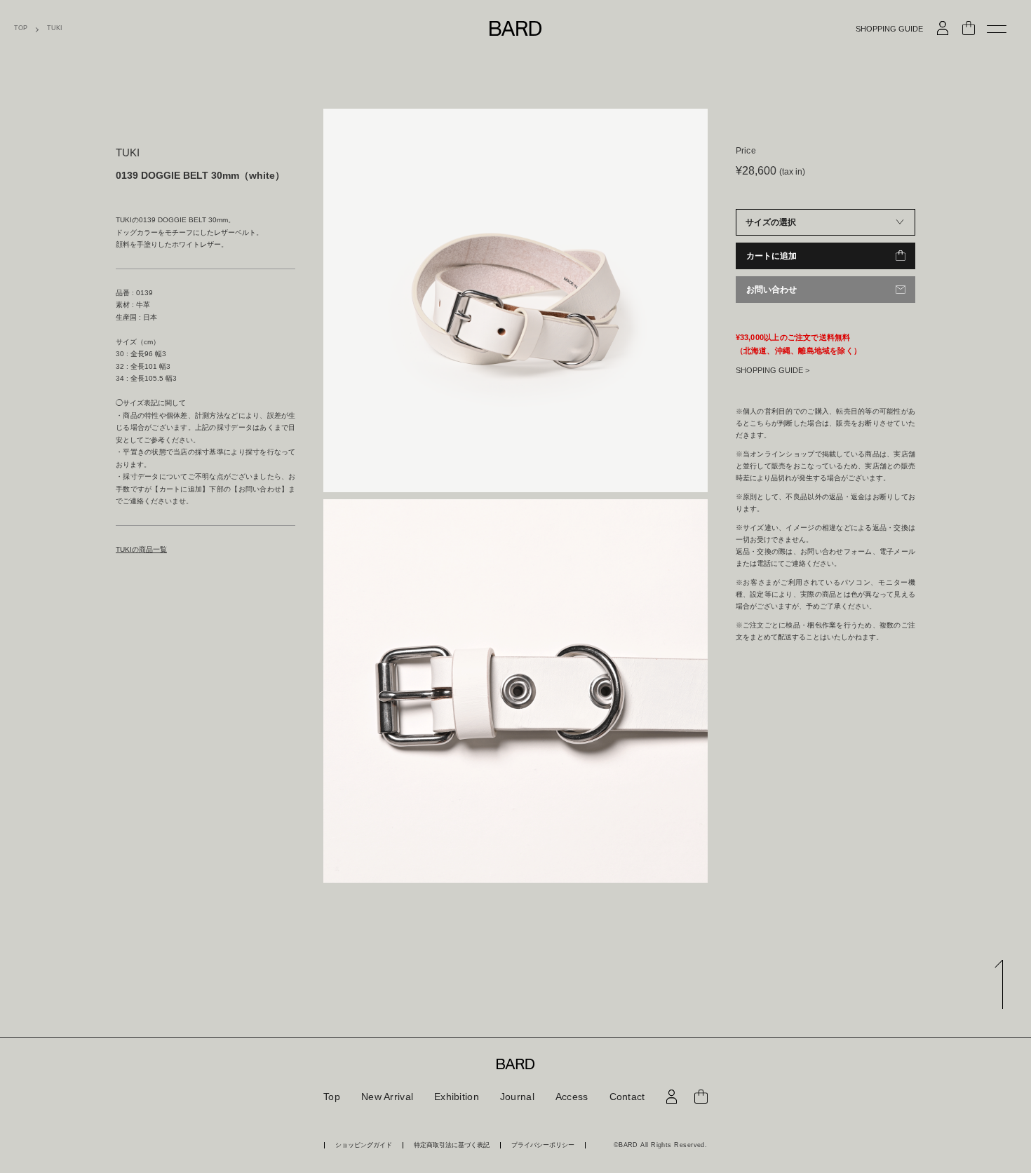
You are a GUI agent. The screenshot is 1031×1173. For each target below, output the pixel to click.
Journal (517, 1096)
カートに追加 (771, 256)
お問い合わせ (771, 289)
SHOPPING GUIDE (889, 29)
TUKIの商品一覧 (141, 549)
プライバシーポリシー (542, 1145)
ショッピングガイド (363, 1145)
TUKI (54, 28)
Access (571, 1096)
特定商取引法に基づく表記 (452, 1145)
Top (331, 1096)
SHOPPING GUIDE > (772, 370)
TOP (20, 28)
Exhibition (456, 1096)
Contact (627, 1096)
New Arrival (387, 1096)
